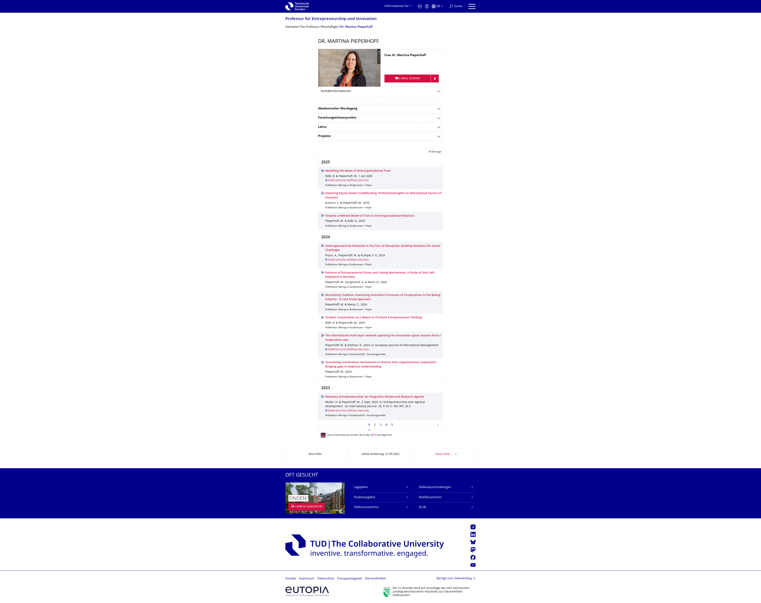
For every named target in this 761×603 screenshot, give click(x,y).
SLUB (422, 507)
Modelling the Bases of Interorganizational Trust (358, 171)
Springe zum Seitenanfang (454, 578)
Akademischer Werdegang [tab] (337, 108)
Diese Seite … (444, 454)
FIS (374, 435)
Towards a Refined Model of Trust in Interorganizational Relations (369, 216)
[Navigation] (472, 6)
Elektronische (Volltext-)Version (348, 180)
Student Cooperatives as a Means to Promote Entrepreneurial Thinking (373, 317)
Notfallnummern (430, 497)
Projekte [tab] (324, 136)
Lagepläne (361, 487)
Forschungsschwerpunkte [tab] (337, 117)
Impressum (306, 578)
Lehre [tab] (322, 127)
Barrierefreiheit (375, 578)
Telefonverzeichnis (366, 507)
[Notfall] (420, 6)
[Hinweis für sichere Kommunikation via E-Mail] (435, 78)
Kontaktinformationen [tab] (336, 91)
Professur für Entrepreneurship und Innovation (331, 19)
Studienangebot (364, 497)
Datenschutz (325, 578)
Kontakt (290, 578)
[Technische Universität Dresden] (297, 6)
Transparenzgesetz (349, 578)
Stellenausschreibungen (435, 487)
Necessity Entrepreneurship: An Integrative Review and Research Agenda (374, 397)
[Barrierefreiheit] (427, 6)
